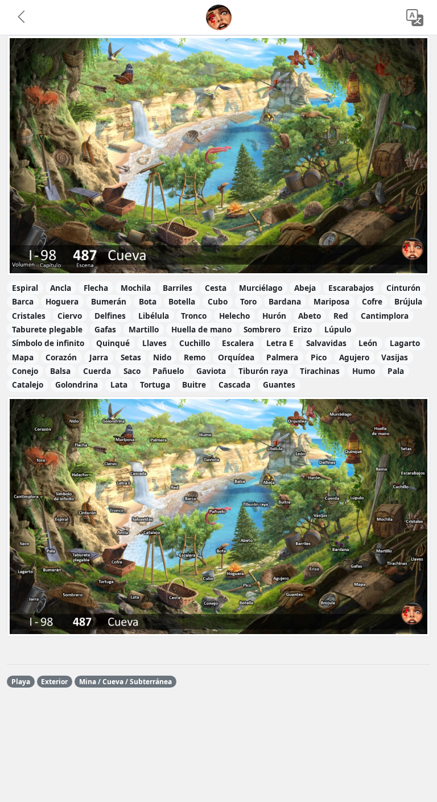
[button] (22, 17)
